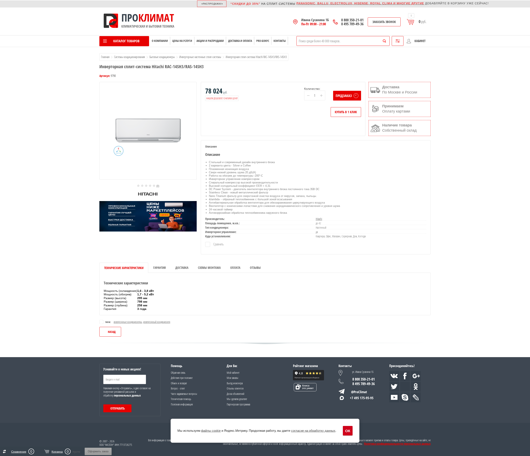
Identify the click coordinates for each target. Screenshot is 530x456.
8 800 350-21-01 (352, 20)
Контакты (279, 41)
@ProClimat (359, 391)
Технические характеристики (123, 268)
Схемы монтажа (209, 268)
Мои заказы (232, 378)
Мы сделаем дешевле (237, 399)
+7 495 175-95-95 (361, 397)
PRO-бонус (262, 41)
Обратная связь (178, 373)
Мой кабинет (233, 373)
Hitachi (319, 219)
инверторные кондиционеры (128, 322)
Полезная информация (182, 404)
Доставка (181, 268)
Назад (112, 332)
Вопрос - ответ (178, 388)
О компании (160, 41)
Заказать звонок (384, 22)
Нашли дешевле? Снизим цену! (222, 98)
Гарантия (159, 268)
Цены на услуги (182, 41)
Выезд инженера (235, 383)
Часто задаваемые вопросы (184, 394)
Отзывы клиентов (235, 388)
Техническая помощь (181, 399)
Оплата (235, 268)
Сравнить (218, 244)
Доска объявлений (235, 394)
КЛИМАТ (156, 18)
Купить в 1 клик (346, 112)
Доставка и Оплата (240, 41)
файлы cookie (211, 430)
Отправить (117, 408)
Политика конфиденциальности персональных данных (397, 444)
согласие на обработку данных (313, 430)
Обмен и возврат (179, 383)
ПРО (129, 18)
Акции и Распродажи (210, 41)
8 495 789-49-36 (352, 24)
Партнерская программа (238, 404)
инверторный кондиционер (156, 322)
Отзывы (255, 268)
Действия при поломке (182, 378)
